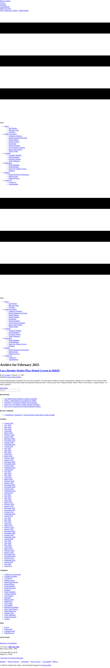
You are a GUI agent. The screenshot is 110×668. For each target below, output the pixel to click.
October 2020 (9, 535)
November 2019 (9, 556)
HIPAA (55, 662)
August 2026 (8, 423)
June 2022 (7, 496)
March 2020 (8, 549)
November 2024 (9, 464)
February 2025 (9, 458)
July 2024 (7, 471)
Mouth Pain (8, 601)
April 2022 (8, 500)
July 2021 (7, 518)
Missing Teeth (9, 599)
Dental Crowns (9, 580)
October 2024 (9, 466)
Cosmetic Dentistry (10, 576)
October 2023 (9, 489)
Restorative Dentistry (11, 607)
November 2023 (9, 487)
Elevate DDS (46, 665)
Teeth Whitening (10, 615)
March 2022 (8, 502)
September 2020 (9, 537)
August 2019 (8, 562)
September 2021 (9, 514)
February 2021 (9, 527)
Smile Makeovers (10, 611)
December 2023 (9, 485)
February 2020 (9, 551)
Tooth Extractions (10, 617)
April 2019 (8, 566)
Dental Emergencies (11, 582)
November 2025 (9, 441)
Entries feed (8, 629)
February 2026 (9, 435)
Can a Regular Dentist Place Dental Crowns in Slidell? (30, 370)
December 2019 (9, 554)
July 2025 (7, 448)
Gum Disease (8, 596)
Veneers (7, 619)
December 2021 (9, 508)
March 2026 (8, 433)
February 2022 (9, 504)
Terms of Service (13, 662)
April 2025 (8, 454)
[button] (2, 3)
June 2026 (7, 427)
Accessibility (47, 662)
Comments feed (9, 631)
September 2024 (9, 468)
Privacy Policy (36, 662)
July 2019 (7, 564)
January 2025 (8, 460)
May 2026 (7, 429)
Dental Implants (9, 586)
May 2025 (7, 452)
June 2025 (7, 450)
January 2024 (8, 483)
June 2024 (7, 473)
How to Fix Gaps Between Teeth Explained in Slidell (22, 406)
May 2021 (7, 522)
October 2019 (9, 558)
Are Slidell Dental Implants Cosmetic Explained (20, 399)
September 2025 (9, 444)
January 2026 (8, 437)
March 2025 (8, 456)
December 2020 (9, 531)
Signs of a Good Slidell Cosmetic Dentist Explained (21, 404)
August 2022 (8, 493)
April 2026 (8, 431)
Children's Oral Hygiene (12, 574)
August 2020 (8, 539)
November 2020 (9, 533)
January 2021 (8, 529)
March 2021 (8, 525)
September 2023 (9, 491)
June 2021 (7, 520)
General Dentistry (10, 594)
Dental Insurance (10, 588)
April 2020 (8, 547)
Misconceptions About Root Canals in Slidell (39, 415)
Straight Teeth (9, 613)
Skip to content (5, 1)
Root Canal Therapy (11, 609)
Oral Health (8, 605)
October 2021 (9, 512)
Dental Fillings (9, 584)
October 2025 (9, 442)
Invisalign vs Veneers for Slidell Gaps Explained (20, 403)
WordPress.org (9, 633)
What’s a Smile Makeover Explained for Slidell (20, 401)
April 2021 (8, 523)
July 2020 (7, 541)
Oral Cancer (8, 603)
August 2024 (8, 469)
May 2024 (7, 475)
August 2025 (8, 446)
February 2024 (9, 481)
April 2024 (8, 477)
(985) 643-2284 (13, 647)
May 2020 (7, 545)
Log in (6, 627)
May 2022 (7, 498)
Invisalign (7, 598)
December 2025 (9, 439)
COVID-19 (8, 578)
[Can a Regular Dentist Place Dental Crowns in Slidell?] (10, 377)
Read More (4, 388)
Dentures (7, 590)
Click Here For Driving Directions (11, 658)
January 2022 (8, 506)
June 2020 (7, 543)
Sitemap (2, 662)
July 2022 (7, 495)
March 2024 (8, 479)
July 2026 (7, 425)
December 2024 (9, 462)
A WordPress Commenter (13, 415)
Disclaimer (25, 662)
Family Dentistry (10, 592)
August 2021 (8, 516)
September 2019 (9, 560)
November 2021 (9, 510)
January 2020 (8, 552)
